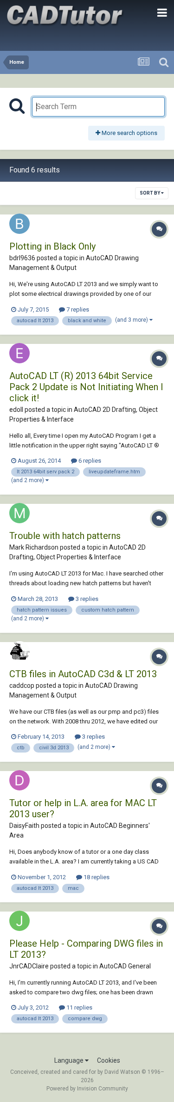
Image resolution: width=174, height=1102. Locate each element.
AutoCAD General (125, 966)
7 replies (77, 309)
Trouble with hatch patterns (65, 535)
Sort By (150, 193)
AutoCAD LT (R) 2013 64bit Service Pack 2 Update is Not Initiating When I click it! (86, 387)
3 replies (86, 598)
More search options (128, 132)
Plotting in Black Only (52, 246)
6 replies (89, 460)
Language (69, 1060)
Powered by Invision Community (87, 1088)
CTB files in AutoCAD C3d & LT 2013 (83, 674)
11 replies (78, 1007)
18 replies (96, 877)
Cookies (108, 1060)
